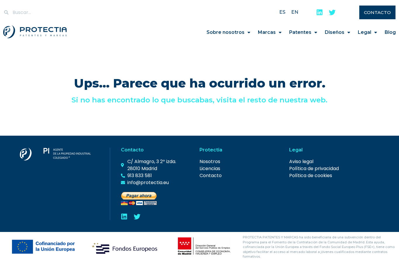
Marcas (267, 32)
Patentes (300, 32)
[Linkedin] (319, 12)
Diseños (334, 32)
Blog (390, 32)
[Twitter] (332, 12)
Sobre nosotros (225, 32)
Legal (364, 32)
